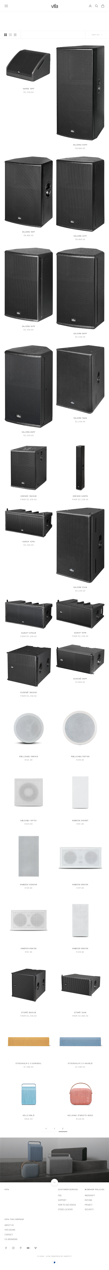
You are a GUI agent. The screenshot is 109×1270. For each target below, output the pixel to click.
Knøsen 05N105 (80, 884)
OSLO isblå (29, 1115)
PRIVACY (88, 1205)
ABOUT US (9, 1225)
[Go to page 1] (46, 1128)
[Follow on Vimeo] (35, 1248)
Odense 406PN (80, 496)
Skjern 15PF (28, 232)
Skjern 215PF (80, 145)
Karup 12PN (29, 542)
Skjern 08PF (80, 333)
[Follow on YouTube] (28, 1248)
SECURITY (89, 1209)
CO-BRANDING (11, 1239)
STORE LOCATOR (65, 1209)
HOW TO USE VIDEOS (67, 1205)
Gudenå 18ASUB (28, 692)
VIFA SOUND (10, 1230)
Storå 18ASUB (28, 1012)
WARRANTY (90, 1195)
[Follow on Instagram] (13, 1248)
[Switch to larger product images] (5, 35)
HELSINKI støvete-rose (80, 1115)
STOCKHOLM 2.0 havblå (80, 1063)
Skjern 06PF (28, 432)
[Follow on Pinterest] (20, 1248)
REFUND (88, 1200)
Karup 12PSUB (28, 633)
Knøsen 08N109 (80, 948)
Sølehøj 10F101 (28, 820)
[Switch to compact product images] (15, 35)
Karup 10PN (80, 633)
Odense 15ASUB (29, 496)
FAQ (59, 1195)
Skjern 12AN (80, 587)
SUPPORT (62, 1200)
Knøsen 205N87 (80, 820)
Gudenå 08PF (80, 679)
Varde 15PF (29, 89)
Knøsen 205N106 (28, 884)
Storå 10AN (80, 1012)
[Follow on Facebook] (6, 1248)
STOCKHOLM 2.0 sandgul (29, 1063)
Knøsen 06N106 (29, 948)
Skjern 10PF (28, 326)
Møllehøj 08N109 (28, 756)
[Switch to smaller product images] (10, 35)
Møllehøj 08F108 (80, 756)
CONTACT (9, 1234)
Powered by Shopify (61, 1256)
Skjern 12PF (80, 236)
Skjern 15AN (80, 418)
